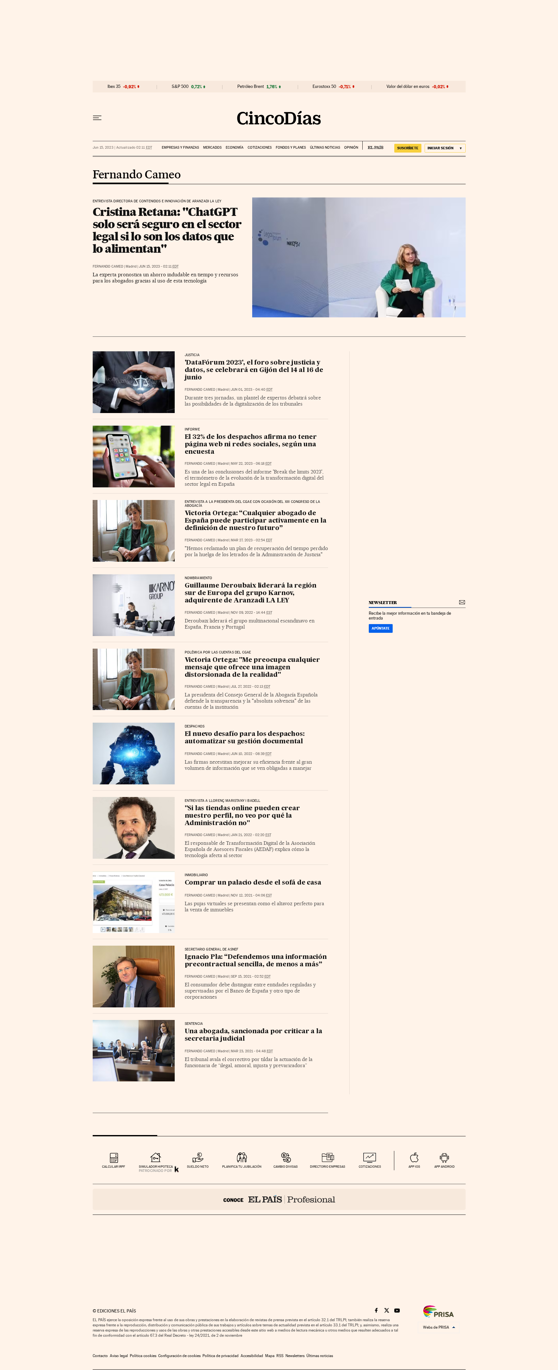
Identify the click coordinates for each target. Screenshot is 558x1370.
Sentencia (194, 1024)
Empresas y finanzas (180, 147)
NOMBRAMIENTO (198, 578)
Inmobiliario (196, 875)
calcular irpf (113, 1166)
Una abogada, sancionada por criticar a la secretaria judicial (253, 1035)
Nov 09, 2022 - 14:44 (251, 613)
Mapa (269, 1356)
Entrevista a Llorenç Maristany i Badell (223, 801)
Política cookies (143, 1356)
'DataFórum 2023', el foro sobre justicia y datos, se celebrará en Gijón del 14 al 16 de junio (254, 370)
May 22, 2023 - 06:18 (251, 464)
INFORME (192, 429)
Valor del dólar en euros (408, 86)
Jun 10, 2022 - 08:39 (251, 754)
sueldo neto (198, 1166)
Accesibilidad (252, 1356)
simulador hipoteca (156, 1166)
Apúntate (381, 628)
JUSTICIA (192, 355)
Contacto (100, 1356)
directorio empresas (327, 1166)
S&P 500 (180, 86)
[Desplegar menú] (97, 118)
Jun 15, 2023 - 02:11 (159, 266)
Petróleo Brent (250, 86)
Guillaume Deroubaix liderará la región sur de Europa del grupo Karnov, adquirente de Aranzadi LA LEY (250, 593)
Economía (234, 147)
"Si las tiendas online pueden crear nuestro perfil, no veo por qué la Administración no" (242, 816)
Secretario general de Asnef (212, 949)
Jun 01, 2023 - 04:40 (252, 390)
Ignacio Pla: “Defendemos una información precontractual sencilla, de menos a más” (256, 961)
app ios (414, 1166)
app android (444, 1166)
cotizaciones (370, 1166)
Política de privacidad (220, 1356)
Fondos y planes (291, 147)
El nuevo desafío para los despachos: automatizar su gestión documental (245, 738)
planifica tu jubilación (242, 1166)
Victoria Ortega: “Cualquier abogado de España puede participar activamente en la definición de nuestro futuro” (255, 521)
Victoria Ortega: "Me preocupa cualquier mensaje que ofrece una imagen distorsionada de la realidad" (252, 667)
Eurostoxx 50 (324, 86)
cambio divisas (286, 1166)
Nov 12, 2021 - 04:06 (251, 895)
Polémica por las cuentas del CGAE (218, 652)
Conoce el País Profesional (279, 1199)
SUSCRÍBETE (407, 148)
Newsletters (295, 1356)
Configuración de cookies (179, 1356)
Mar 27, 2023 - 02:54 (251, 540)
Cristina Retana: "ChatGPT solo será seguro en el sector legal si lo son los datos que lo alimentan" (167, 230)
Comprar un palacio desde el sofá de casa (253, 883)
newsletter (383, 602)
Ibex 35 (114, 86)
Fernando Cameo (137, 175)
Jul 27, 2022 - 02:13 (250, 687)
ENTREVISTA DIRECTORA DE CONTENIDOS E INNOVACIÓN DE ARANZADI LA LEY (157, 201)
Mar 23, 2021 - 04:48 (252, 1051)
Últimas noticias (325, 147)
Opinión (351, 147)
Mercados (212, 147)
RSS (280, 1356)
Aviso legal (119, 1356)
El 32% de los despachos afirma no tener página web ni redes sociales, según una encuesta (251, 444)
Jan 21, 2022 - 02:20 (251, 835)
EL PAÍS (372, 145)
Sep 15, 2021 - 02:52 (251, 976)
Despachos (195, 726)
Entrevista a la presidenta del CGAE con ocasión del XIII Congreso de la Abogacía (252, 504)
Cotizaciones (260, 147)
